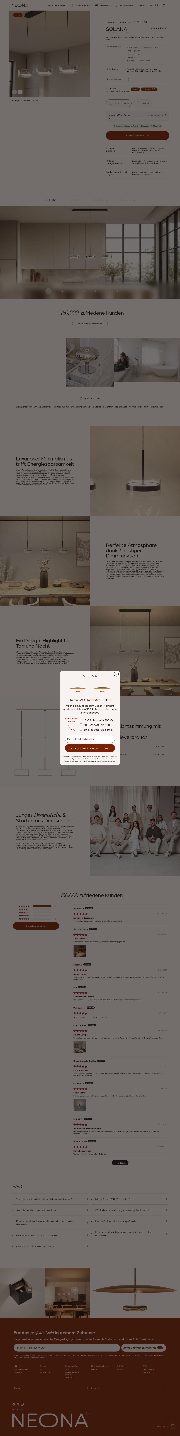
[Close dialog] (116, 674)
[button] (90, 748)
